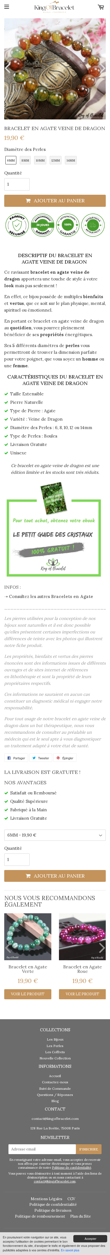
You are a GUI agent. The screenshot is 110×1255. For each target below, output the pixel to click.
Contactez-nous (55, 1082)
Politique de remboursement (40, 1216)
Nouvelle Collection (55, 1058)
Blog (55, 1101)
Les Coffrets (55, 1052)
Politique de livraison (52, 1210)
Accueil (55, 1076)
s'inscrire (88, 1149)
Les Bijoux (55, 1039)
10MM (40, 160)
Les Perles (55, 1046)
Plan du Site (80, 1216)
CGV (71, 1199)
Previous (8, 68)
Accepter (90, 1238)
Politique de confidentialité (71, 1168)
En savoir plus (70, 1250)
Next (101, 68)
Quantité (13, 173)
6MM (11, 160)
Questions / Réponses (55, 1095)
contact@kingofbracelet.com (55, 1118)
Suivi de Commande (55, 1088)
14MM (71, 160)
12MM (55, 160)
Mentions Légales (46, 1199)
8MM (25, 160)
